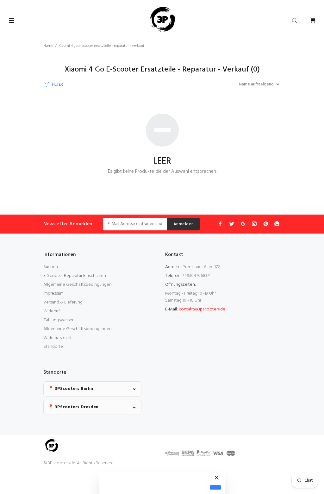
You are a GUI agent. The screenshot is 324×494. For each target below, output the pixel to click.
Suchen (50, 267)
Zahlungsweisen (59, 320)
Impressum (53, 293)
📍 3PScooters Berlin (70, 388)
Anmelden (183, 224)
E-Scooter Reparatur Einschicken (74, 275)
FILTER (57, 84)
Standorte (53, 346)
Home (48, 46)
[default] (215, 487)
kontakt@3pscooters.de (202, 309)
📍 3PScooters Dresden (73, 407)
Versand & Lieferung (63, 302)
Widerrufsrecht (57, 337)
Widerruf (51, 311)
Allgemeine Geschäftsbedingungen (77, 284)
